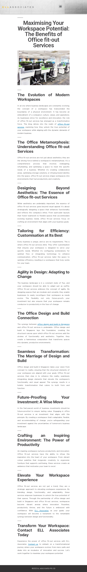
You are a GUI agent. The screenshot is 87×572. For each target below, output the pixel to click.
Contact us (33, 544)
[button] (60, 6)
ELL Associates (42, 510)
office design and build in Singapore (53, 324)
